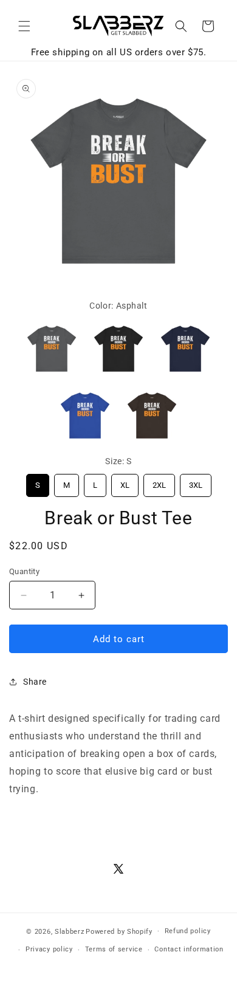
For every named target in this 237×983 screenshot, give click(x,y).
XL (125, 482)
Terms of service (114, 949)
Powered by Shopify (119, 931)
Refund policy (188, 931)
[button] (24, 26)
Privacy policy (49, 949)
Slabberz (69, 931)
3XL (195, 482)
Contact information (188, 949)
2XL (159, 482)
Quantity (24, 571)
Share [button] (35, 682)
